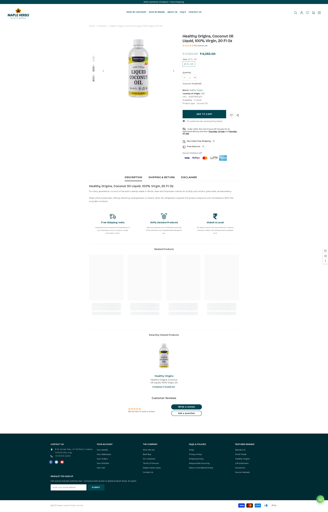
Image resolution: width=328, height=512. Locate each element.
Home (92, 26)
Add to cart (204, 114)
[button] (103, 68)
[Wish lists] (307, 12)
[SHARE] (236, 115)
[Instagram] (56, 462)
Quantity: (187, 72)
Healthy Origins (196, 90)
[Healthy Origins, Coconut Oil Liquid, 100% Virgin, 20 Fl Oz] (164, 355)
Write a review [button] (186, 407)
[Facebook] (51, 462)
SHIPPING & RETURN (161, 177)
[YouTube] (62, 462)
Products (102, 26)
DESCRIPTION (133, 177)
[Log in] (301, 12)
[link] (231, 115)
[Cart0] (313, 12)
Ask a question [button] (186, 413)
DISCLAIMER (189, 177)
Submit (96, 487)
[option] (138, 68)
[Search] (295, 12)
